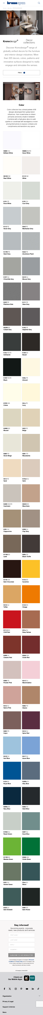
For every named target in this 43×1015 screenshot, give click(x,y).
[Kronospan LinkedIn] (33, 989)
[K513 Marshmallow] (31, 670)
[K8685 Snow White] (31, 140)
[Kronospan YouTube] (27, 989)
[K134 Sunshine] (31, 569)
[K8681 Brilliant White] (12, 140)
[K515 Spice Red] (31, 720)
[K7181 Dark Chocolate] (12, 569)
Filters (21, 73)
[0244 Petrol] (31, 872)
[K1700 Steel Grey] (12, 241)
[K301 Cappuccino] (12, 518)
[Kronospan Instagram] (16, 989)
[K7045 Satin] (31, 468)
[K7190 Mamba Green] (12, 846)
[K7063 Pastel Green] (12, 821)
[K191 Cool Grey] (31, 191)
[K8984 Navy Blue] (12, 796)
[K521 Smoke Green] (12, 872)
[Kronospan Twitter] (10, 989)
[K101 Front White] (12, 191)
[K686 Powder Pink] (12, 670)
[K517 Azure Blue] (31, 745)
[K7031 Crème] (12, 392)
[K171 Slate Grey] (31, 291)
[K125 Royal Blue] (12, 771)
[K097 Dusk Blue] (31, 821)
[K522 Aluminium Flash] (31, 241)
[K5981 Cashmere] (12, 493)
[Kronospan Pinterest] (21, 989)
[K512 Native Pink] (12, 695)
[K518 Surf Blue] (12, 745)
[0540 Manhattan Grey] (31, 216)
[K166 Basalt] (31, 342)
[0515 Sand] (12, 468)
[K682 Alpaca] (31, 695)
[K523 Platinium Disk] (12, 291)
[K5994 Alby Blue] (31, 771)
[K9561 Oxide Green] (31, 846)
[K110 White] (31, 165)
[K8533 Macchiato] (31, 493)
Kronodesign (17, 8)
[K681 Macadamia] (31, 443)
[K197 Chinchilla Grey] (12, 266)
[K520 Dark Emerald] (12, 897)
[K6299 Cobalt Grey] (12, 317)
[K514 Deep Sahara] (31, 619)
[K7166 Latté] (12, 544)
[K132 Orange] (31, 594)
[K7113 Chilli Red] (12, 619)
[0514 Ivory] (31, 392)
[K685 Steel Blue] (31, 796)
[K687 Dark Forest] (31, 897)
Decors (9, 8)
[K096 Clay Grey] (31, 518)
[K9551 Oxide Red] (31, 645)
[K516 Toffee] (12, 594)
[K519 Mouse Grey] (31, 266)
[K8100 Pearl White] (12, 165)
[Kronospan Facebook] (4, 989)
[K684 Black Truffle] (31, 544)
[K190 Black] (12, 367)
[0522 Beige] (31, 418)
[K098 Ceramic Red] (12, 645)
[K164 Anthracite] (12, 342)
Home (4, 8)
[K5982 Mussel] (12, 418)
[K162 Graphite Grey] (31, 317)
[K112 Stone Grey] (12, 216)
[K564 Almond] (31, 367)
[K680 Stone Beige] (12, 443)
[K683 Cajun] (12, 720)
